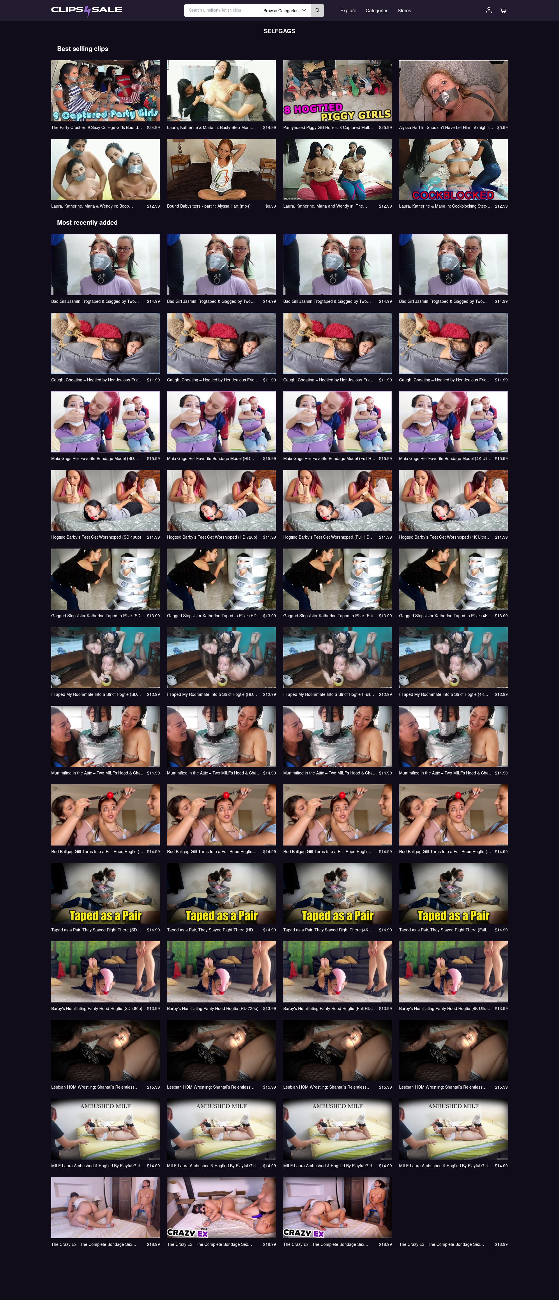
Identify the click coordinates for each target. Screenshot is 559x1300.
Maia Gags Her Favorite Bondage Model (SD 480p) (92, 458)
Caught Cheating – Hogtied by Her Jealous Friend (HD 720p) (213, 380)
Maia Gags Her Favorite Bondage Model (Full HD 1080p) (328, 458)
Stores (404, 10)
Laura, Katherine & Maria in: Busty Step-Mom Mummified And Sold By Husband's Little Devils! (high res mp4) (211, 127)
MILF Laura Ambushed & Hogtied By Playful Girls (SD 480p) (96, 1165)
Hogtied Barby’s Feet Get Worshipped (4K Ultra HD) (443, 537)
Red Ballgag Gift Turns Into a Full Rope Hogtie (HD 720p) (209, 851)
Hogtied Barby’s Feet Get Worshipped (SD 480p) (96, 537)
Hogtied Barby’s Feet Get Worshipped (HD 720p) (212, 537)
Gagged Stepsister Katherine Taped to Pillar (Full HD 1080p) (328, 615)
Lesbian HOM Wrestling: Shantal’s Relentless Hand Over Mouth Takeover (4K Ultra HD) (440, 1087)
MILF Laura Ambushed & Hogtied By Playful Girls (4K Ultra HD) (444, 1165)
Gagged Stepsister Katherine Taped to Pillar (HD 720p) (211, 615)
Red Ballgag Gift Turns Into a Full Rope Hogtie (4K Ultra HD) (445, 851)
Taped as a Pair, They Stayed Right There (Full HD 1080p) (442, 930)
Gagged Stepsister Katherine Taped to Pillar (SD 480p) (95, 615)
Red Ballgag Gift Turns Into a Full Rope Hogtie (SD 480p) (98, 851)
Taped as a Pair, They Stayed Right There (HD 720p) (210, 930)
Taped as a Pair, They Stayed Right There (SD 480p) (94, 930)
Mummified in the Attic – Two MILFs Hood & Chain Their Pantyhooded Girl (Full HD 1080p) (329, 773)
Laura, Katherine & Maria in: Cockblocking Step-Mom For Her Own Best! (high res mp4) (443, 206)
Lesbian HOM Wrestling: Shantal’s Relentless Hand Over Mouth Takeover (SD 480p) (93, 1087)
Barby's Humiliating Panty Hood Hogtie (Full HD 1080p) (327, 1008)
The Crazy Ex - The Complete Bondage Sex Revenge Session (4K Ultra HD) (439, 1244)
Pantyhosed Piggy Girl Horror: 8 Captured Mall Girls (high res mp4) (326, 127)
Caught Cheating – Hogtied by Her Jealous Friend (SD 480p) (97, 380)
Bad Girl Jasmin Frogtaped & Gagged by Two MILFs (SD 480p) (93, 301)
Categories (377, 10)
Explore (348, 10)
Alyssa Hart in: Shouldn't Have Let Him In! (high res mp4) (446, 127)
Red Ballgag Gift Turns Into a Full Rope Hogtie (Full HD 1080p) (326, 851)
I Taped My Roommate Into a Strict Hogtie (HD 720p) (210, 694)
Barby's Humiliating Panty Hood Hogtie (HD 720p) (213, 1008)
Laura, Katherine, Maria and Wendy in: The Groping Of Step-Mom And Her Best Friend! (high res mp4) (328, 206)
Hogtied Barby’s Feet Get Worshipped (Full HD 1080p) (326, 537)
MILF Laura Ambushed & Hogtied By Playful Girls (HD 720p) (212, 1165)
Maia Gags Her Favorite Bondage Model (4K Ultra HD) (445, 458)
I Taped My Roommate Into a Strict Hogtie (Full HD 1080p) (326, 694)
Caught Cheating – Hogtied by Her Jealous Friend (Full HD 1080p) (329, 380)
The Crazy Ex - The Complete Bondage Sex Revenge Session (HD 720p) (207, 1244)
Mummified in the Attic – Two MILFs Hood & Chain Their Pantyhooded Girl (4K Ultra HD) (445, 773)
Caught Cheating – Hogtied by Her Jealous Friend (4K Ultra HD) (445, 380)
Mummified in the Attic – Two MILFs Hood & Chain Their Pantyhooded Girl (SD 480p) (97, 773)
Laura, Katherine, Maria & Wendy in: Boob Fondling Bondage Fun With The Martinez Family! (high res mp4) (97, 206)
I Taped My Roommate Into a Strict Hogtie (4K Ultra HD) (441, 694)
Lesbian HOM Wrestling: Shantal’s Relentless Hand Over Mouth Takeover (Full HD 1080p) (325, 1087)
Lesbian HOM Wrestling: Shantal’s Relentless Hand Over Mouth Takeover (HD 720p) (208, 1087)
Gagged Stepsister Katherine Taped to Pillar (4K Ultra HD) (443, 615)
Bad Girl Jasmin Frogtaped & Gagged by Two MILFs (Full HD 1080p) (325, 301)
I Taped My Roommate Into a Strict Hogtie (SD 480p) (94, 694)
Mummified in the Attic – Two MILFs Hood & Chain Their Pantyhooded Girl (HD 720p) (213, 773)
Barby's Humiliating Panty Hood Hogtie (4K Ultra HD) (443, 1008)
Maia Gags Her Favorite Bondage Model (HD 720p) (208, 458)
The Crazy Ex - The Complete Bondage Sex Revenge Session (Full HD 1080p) (323, 1244)
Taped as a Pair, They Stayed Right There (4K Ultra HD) (325, 930)
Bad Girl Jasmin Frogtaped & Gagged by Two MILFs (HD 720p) (209, 301)
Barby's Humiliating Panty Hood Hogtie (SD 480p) (96, 1008)
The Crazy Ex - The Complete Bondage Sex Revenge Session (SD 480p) (91, 1244)
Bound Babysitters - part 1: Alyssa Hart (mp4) (209, 206)
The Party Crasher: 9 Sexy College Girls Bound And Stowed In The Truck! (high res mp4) (94, 127)
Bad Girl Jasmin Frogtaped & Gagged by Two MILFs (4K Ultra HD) (441, 301)
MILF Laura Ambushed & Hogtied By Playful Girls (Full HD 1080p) (328, 1165)
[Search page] (86, 12)
